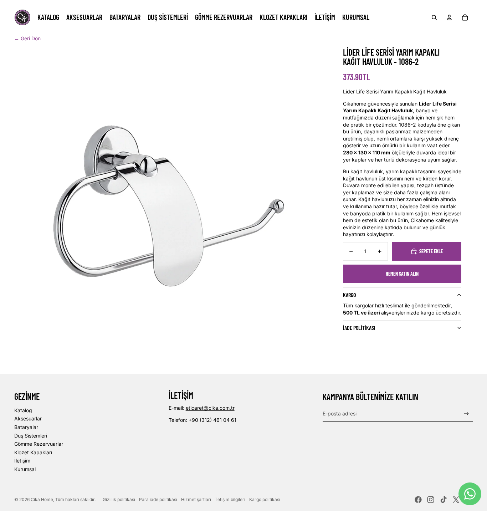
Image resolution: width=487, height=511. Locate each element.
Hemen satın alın (402, 274)
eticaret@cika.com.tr (210, 408)
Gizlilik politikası (119, 499)
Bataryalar (26, 427)
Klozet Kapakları (33, 452)
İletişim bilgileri (230, 499)
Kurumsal (25, 469)
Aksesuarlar (28, 418)
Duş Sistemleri (30, 436)
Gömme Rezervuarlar (38, 444)
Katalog (23, 410)
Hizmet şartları (196, 499)
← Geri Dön (27, 38)
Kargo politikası (264, 499)
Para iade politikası (158, 499)
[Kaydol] (466, 414)
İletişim (22, 461)
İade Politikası (359, 327)
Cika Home (42, 499)
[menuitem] (48, 17)
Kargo (349, 294)
